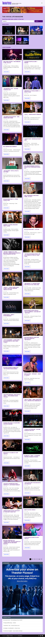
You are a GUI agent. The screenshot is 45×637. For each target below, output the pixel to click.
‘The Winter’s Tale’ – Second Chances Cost (10, 89)
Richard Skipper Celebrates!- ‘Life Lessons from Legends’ (11, 368)
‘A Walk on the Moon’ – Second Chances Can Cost (32, 430)
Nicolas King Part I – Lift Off (31, 229)
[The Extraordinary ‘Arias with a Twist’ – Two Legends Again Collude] (12, 387)
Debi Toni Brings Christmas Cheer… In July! (31, 196)
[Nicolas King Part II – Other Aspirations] (12, 191)
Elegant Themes (10, 635)
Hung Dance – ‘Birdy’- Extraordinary (9, 315)
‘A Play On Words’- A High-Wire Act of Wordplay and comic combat (11, 341)
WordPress (20, 635)
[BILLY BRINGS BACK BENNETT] (12, 139)
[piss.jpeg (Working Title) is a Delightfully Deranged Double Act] (33, 158)
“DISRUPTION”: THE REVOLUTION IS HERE (32, 139)
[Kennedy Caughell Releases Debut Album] (12, 217)
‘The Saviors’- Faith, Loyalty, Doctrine (11, 171)
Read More (6, 71)
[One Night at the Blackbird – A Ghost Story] (33, 82)
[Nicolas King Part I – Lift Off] (33, 221)
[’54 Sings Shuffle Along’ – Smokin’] (33, 54)
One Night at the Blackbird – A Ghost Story (32, 91)
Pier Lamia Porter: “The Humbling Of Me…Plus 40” (12, 62)
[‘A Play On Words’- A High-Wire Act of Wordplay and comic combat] (12, 332)
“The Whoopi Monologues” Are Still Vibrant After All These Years (32, 255)
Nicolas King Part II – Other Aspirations (10, 199)
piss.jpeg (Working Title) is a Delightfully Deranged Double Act (32, 167)
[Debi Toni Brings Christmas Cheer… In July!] (33, 188)
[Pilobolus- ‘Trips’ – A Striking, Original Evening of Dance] (33, 448)
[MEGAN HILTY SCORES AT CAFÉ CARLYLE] (12, 445)
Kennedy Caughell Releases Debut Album (10, 225)
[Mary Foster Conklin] (33, 502)
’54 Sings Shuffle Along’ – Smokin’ (31, 62)
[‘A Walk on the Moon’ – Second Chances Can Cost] (33, 421)
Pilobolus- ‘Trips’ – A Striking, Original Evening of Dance (32, 456)
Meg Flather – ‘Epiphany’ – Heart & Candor (32, 374)
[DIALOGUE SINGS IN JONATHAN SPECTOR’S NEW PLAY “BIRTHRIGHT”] (33, 330)
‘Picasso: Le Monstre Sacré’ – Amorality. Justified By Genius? (11, 484)
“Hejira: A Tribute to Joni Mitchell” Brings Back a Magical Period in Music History (12, 253)
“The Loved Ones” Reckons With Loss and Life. (32, 483)
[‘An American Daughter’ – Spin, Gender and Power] (12, 109)
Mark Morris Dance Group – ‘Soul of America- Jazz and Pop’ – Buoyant (32, 312)
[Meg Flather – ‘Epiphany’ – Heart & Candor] (33, 363)
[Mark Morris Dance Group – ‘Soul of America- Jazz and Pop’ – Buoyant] (33, 303)
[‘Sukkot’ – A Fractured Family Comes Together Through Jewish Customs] (12, 279)
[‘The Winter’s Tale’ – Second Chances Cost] (12, 81)
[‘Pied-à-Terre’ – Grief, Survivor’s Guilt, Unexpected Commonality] (33, 392)
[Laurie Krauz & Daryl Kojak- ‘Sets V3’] (33, 530)
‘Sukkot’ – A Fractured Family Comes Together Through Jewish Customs (11, 288)
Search (36, 21)
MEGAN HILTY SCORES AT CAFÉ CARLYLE (10, 453)
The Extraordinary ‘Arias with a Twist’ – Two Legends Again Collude (12, 396)
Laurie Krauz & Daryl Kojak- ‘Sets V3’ (31, 538)
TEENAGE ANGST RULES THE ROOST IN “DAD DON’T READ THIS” (11, 511)
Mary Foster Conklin (29, 509)
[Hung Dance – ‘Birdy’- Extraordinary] (12, 307)
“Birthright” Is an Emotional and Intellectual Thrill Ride (32, 284)
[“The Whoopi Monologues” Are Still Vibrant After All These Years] (33, 246)
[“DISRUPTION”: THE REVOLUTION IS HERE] (33, 131)
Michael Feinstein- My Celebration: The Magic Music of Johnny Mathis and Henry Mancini (12, 542)
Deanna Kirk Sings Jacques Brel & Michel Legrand (11, 423)
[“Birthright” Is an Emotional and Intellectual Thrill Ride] (33, 276)
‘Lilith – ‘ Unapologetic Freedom (32, 114)
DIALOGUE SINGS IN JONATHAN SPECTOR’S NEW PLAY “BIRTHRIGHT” (31, 338)
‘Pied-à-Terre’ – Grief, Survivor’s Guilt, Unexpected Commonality (33, 400)
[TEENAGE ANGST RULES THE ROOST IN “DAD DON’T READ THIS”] (12, 503)
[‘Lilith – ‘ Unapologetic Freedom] (33, 107)
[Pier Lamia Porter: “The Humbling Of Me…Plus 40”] (12, 54)
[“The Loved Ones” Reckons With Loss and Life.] (33, 475)
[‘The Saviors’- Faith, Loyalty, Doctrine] (12, 163)
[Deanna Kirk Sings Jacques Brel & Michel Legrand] (12, 415)
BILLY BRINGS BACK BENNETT (10, 146)
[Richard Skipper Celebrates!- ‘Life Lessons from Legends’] (12, 360)
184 (39, 559)
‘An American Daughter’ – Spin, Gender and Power (11, 117)
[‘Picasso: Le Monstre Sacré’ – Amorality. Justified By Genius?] (12, 474)
